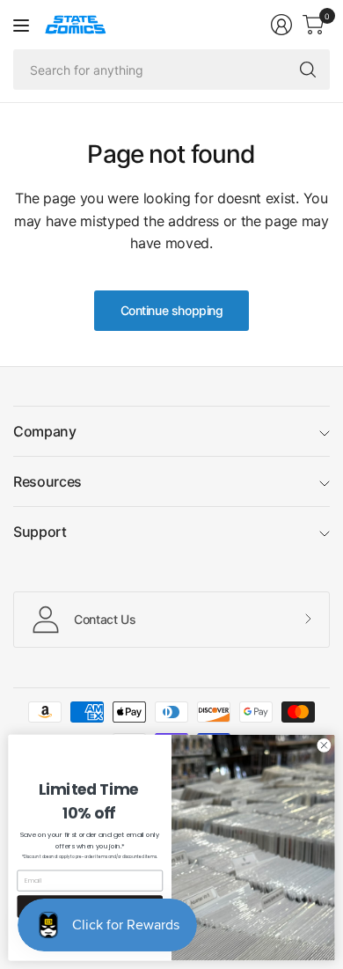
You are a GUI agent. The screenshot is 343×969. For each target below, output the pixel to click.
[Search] (308, 69)
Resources (47, 481)
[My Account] (281, 24)
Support (40, 531)
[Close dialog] (324, 745)
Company (45, 431)
